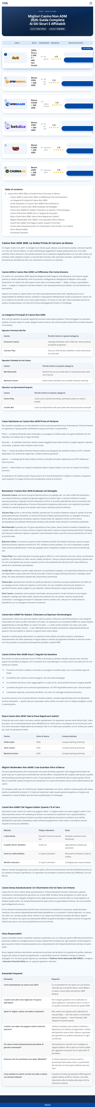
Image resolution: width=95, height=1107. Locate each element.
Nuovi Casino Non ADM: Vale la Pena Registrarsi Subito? (34, 216)
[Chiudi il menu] (91, 3)
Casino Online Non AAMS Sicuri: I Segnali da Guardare (33, 213)
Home (41, 11)
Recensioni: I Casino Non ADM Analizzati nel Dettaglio (33, 207)
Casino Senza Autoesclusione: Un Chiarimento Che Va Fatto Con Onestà (41, 226)
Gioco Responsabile (19, 229)
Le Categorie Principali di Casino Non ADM (28, 200)
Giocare (48, 1105)
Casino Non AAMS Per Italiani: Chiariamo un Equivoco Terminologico (40, 210)
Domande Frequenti (19, 232)
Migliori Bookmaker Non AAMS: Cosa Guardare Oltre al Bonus (37, 219)
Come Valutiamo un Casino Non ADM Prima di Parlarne (34, 203)
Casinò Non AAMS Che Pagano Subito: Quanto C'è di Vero (35, 223)
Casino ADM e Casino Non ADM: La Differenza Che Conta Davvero (39, 197)
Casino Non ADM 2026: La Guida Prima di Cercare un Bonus (34, 193)
